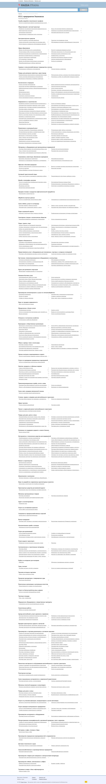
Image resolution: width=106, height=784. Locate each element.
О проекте (20, 1)
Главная (20, 13)
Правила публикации (29, 1)
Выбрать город (20, 779)
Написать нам (38, 1)
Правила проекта (43, 779)
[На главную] (28, 8)
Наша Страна (24, 782)
